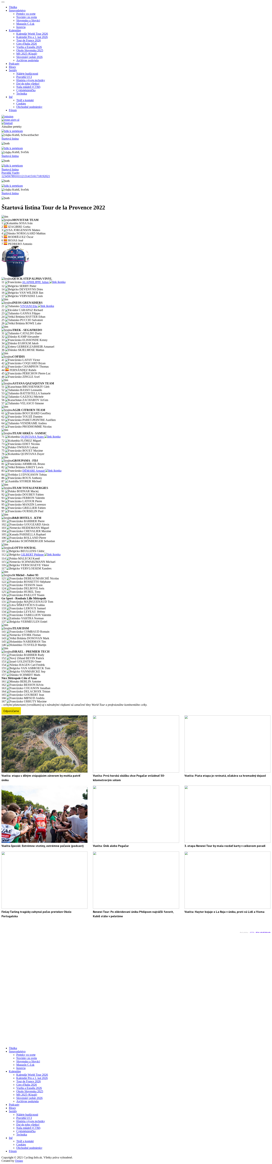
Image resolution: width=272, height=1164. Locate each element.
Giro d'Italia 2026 (26, 43)
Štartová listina (10, 138)
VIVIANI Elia (29, 306)
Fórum (13, 110)
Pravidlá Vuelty (10, 172)
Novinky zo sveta (26, 17)
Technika (21, 93)
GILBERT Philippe (32, 554)
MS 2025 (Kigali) (26, 53)
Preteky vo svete (26, 13)
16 (33, 176)
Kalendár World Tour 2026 (32, 33)
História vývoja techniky (30, 80)
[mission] (7, 116)
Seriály (13, 1111)
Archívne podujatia (27, 60)
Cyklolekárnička (26, 90)
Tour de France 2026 (28, 40)
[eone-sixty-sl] (10, 119)
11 (19, 176)
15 (30, 176)
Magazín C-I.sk (25, 23)
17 (36, 176)
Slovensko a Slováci (28, 20)
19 (42, 176)
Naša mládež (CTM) (28, 86)
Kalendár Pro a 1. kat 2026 (32, 37)
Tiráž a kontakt (25, 100)
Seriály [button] (13, 70)
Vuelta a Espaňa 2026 (29, 47)
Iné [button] (11, 96)
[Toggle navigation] (2, 2)
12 (21, 176)
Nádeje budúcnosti (27, 73)
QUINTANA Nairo (32, 436)
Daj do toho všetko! (27, 83)
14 (27, 176)
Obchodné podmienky (29, 106)
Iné (11, 1137)
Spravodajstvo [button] (17, 10)
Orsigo (19, 1160)
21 (48, 176)
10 (16, 176)
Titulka (13, 7)
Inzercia (21, 27)
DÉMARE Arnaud (33, 470)
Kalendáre (15, 1071)
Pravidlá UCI (24, 76)
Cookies (21, 103)
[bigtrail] (7, 123)
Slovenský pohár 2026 (29, 57)
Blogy (12, 67)
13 (24, 176)
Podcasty (14, 63)
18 (39, 176)
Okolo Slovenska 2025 (29, 50)
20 (45, 176)
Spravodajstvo (17, 1051)
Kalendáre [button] (15, 30)
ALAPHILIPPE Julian (35, 282)
